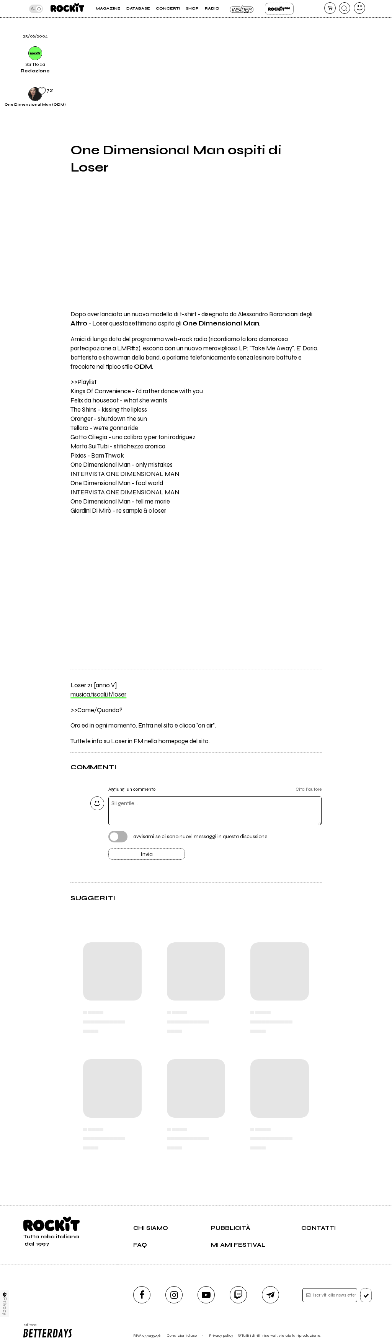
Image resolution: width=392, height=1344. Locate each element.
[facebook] (141, 1294)
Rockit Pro (279, 9)
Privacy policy (221, 1335)
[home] (67, 8)
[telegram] (270, 1294)
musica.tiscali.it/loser (98, 694)
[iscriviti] (366, 1295)
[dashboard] (359, 8)
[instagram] (174, 1294)
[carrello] (330, 8)
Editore (28, 1327)
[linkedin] (336, 24)
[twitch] (238, 1294)
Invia (146, 854)
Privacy (5, 1306)
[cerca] (344, 8)
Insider (242, 9)
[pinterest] (336, 43)
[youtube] (206, 1294)
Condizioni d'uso (182, 1335)
